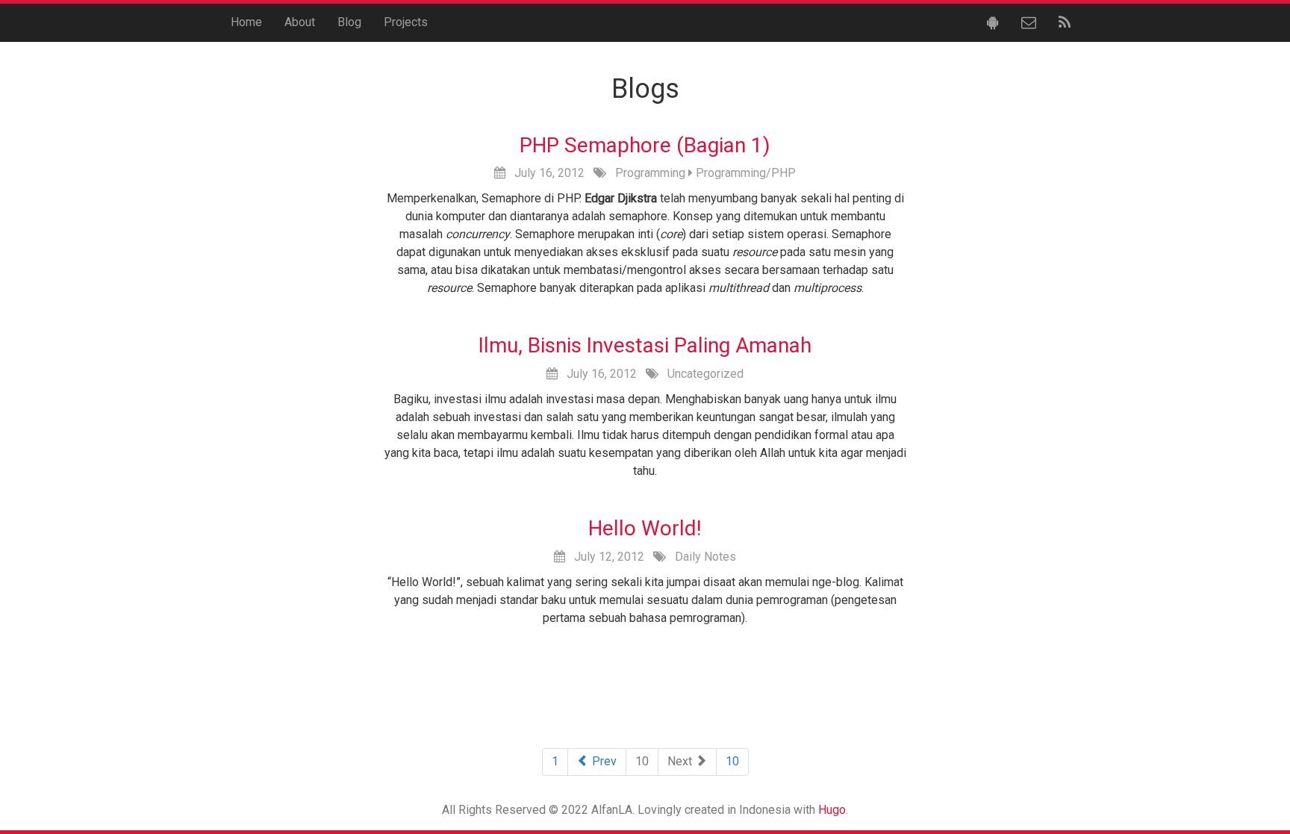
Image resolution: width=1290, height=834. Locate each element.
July (525, 173)
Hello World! (645, 528)
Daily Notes (705, 557)
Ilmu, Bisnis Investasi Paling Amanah (645, 345)
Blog (349, 22)
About (299, 22)
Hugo (832, 810)
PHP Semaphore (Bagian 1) (645, 145)
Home (246, 22)
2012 (571, 173)
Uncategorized (705, 374)
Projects (406, 22)
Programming (650, 173)
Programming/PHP (746, 173)
